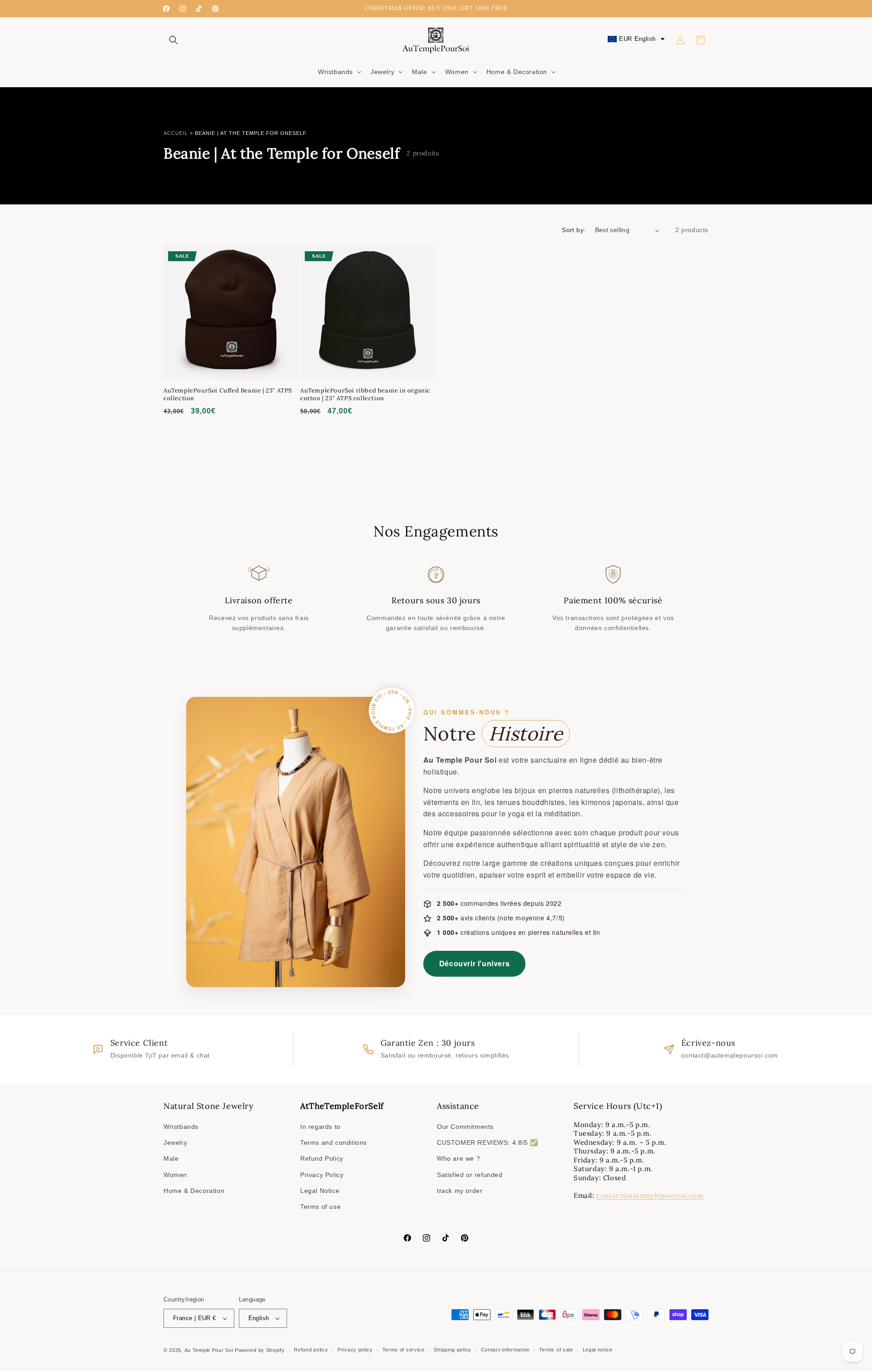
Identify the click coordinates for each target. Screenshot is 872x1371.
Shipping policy (452, 1349)
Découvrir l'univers (474, 963)
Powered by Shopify (260, 1350)
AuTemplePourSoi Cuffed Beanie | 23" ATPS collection (228, 394)
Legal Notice (319, 1190)
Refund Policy (321, 1158)
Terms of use (320, 1206)
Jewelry (175, 1142)
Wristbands (181, 1126)
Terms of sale (556, 1349)
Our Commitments (465, 1126)
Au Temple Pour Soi (208, 1350)
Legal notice (598, 1349)
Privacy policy (355, 1349)
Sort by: (573, 229)
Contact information (505, 1349)
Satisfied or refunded (470, 1174)
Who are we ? (458, 1158)
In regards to (320, 1126)
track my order (459, 1190)
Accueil (176, 133)
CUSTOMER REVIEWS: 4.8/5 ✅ (487, 1142)
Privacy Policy (321, 1174)
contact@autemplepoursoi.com (649, 1195)
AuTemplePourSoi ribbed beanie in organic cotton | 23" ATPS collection (365, 394)
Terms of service (403, 1349)
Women (175, 1174)
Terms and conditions (333, 1142)
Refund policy (311, 1349)
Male (171, 1158)
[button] (173, 40)
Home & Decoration (194, 1190)
